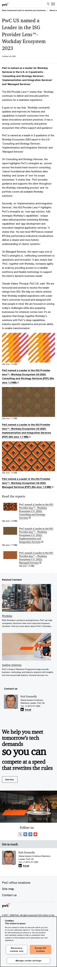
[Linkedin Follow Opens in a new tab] (22, 709)
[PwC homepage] (5, 3)
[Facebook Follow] (25, 834)
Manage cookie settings (28, 960)
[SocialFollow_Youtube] (35, 834)
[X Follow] (20, 834)
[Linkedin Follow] (30, 834)
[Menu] (53, 4)
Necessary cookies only (16, 949)
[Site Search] (48, 4)
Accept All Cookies (40, 949)
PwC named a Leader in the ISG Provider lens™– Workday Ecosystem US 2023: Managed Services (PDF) (26, 482)
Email (28, 710)
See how (9, 779)
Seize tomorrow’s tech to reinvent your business (24, 10)
